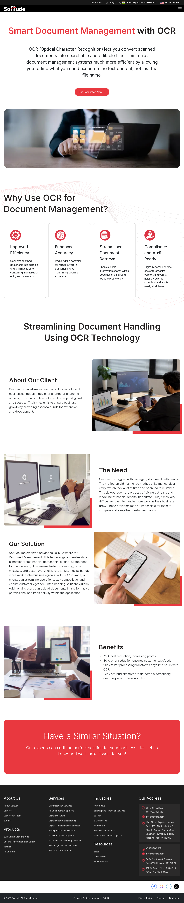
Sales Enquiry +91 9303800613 (141, 2)
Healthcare (99, 825)
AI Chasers (9, 851)
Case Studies (100, 856)
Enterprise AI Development (62, 830)
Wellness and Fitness (104, 830)
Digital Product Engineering (62, 820)
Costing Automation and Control (20, 841)
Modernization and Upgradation (65, 840)
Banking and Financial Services (109, 810)
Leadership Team (12, 815)
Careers (8, 810)
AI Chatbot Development (61, 810)
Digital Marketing (57, 815)
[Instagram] (161, 886)
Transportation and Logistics (108, 835)
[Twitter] (176, 886)
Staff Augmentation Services (63, 845)
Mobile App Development (61, 835)
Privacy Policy (145, 898)
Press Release (101, 861)
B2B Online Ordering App (16, 836)
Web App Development (60, 850)
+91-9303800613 (154, 811)
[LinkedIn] (169, 886)
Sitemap (160, 898)
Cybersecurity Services (60, 805)
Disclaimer (174, 898)
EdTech (97, 815)
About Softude (11, 805)
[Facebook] (154, 886)
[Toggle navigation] (180, 9)
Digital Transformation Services (64, 825)
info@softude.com (155, 816)
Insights (7, 846)
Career (98, 2)
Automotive (99, 805)
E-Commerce (100, 820)
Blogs (112, 2)
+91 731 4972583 (154, 808)
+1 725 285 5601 (172, 2)
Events (7, 820)
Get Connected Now (90, 92)
